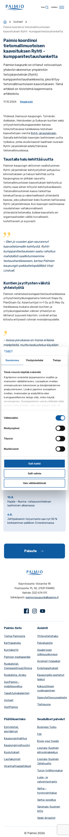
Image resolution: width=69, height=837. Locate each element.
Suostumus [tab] (12, 360)
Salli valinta (34, 473)
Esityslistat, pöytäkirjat (11, 729)
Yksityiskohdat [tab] (34, 360)
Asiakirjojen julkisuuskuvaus (47, 652)
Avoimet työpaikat (48, 661)
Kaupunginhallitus (15, 738)
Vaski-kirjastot (46, 817)
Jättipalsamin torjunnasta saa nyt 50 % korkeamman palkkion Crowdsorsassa (32, 520)
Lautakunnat (12, 759)
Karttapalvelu (12, 643)
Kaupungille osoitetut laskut (50, 677)
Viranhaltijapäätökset (17, 766)
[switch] (60, 428)
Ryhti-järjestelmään (43, 133)
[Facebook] (26, 612)
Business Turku (46, 727)
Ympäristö (26, 101)
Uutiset (18, 21)
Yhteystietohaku (47, 636)
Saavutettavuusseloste (52, 697)
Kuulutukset (11, 752)
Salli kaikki (34, 463)
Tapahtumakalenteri (16, 693)
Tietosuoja (44, 704)
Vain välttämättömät (34, 483)
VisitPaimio (11, 707)
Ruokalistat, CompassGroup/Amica (18, 666)
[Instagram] (34, 612)
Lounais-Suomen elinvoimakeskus (48, 750)
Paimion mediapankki (17, 657)
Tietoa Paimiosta (14, 636)
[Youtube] (43, 612)
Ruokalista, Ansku (15, 675)
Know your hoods (48, 741)
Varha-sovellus (46, 799)
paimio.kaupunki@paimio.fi (42, 597)
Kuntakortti (11, 650)
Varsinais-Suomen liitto (48, 809)
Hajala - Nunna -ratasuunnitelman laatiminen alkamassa (29, 503)
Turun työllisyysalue (50, 770)
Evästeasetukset (47, 668)
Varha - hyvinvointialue (47, 790)
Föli (39, 734)
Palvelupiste (45, 643)
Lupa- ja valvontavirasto (47, 779)
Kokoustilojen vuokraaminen (46, 688)
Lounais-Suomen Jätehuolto (48, 761)
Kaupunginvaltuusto (17, 745)
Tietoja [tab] (57, 360)
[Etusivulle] (5, 22)
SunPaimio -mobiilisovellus (13, 684)
